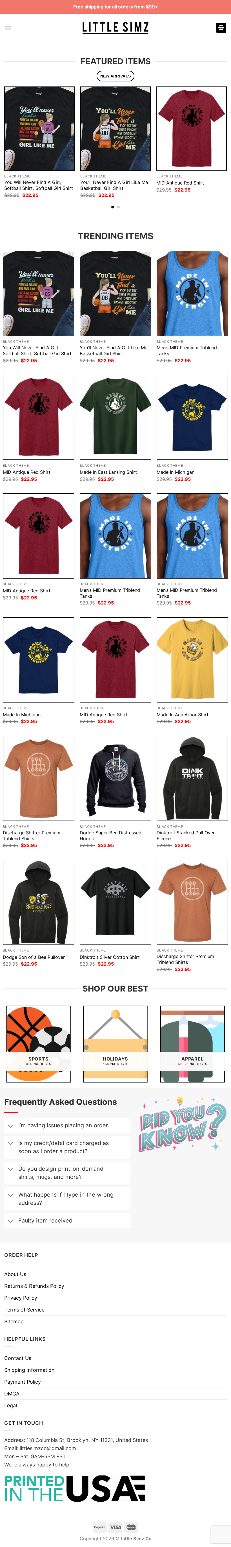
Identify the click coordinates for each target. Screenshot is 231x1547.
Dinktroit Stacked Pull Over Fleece (186, 835)
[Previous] (13, 136)
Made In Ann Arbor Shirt (182, 714)
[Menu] (8, 28)
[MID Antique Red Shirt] (191, 128)
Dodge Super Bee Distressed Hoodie (110, 835)
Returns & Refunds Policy (34, 1286)
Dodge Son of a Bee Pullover (34, 957)
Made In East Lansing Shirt (108, 472)
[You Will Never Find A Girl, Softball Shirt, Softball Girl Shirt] (39, 128)
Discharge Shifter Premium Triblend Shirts (31, 835)
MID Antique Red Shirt (180, 183)
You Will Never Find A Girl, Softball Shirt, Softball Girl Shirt (38, 185)
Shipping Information (29, 1370)
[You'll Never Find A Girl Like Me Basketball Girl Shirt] (115, 128)
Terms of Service (24, 1310)
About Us (15, 1274)
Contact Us (17, 1358)
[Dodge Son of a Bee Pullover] (38, 902)
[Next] (218, 136)
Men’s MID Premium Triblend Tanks (187, 350)
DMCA (11, 1394)
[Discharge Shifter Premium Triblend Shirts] (38, 778)
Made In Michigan (175, 472)
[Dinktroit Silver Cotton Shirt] (115, 902)
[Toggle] (10, 1126)
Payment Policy (22, 1382)
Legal (10, 1405)
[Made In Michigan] (192, 417)
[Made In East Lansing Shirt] (115, 417)
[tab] (115, 76)
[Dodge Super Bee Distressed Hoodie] (115, 778)
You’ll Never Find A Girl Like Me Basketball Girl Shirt (114, 185)
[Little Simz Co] (115, 28)
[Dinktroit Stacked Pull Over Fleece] (192, 778)
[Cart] (221, 28)
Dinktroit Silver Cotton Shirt (110, 957)
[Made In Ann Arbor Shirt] (192, 660)
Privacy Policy (20, 1298)
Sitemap (14, 1321)
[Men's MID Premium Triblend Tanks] (192, 293)
